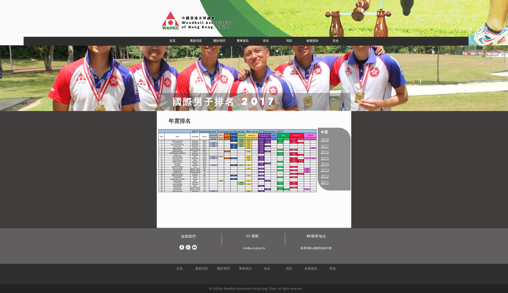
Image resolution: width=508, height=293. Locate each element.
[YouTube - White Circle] (194, 247)
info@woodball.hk (254, 248)
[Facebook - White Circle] (181, 247)
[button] (219, 41)
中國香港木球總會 (199, 18)
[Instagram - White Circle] (188, 247)
